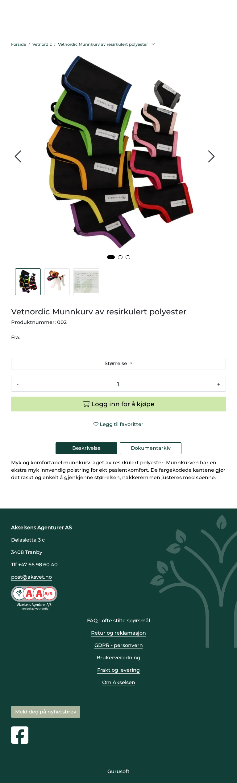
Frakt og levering (118, 670)
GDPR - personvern (118, 645)
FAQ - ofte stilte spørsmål (118, 620)
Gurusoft (118, 771)
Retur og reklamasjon (118, 633)
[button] (111, 257)
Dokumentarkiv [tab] (151, 448)
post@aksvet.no (31, 577)
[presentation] (18, 156)
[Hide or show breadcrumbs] (153, 44)
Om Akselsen (118, 682)
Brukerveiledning (118, 658)
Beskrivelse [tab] (86, 448)
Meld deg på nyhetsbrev (45, 712)
